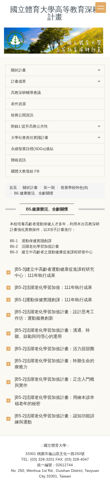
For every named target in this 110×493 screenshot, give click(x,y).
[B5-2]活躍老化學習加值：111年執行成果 (53, 287)
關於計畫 (30, 187)
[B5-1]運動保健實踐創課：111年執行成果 (53, 299)
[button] (55, 70)
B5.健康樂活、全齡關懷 (33, 193)
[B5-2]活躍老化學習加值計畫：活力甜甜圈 (54, 348)
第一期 (49, 187)
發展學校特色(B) (74, 187)
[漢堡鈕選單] (100, 7)
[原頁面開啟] (55, 42)
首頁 (13, 187)
